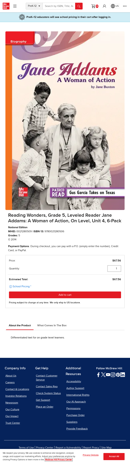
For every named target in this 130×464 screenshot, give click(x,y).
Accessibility (73, 381)
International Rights (77, 395)
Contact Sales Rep (47, 386)
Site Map (106, 447)
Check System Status (48, 393)
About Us (10, 375)
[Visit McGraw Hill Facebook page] (98, 374)
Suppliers (71, 422)
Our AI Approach (76, 401)
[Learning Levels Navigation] (15, 6)
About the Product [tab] (20, 325)
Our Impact (11, 416)
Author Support (75, 388)
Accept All (114, 456)
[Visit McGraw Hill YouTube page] (108, 374)
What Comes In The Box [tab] (52, 325)
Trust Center (12, 423)
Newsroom (11, 402)
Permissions (73, 408)
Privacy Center (44, 447)
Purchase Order (75, 415)
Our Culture (12, 409)
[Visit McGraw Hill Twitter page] (103, 374)
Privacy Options (91, 455)
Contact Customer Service (46, 377)
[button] (104, 6)
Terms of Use (26, 447)
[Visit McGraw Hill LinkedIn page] (122, 374)
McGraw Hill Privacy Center (58, 460)
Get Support (43, 400)
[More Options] (124, 6)
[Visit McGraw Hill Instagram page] (113, 374)
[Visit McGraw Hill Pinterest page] (118, 374)
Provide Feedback (77, 428)
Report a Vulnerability (68, 447)
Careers (10, 382)
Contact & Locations (17, 389)
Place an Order (44, 406)
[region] (65, 456)
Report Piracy (91, 447)
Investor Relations (16, 396)
